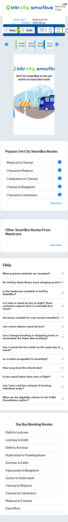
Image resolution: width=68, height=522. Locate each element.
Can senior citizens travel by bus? (24, 326)
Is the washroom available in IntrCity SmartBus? (25, 293)
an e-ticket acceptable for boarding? (25, 358)
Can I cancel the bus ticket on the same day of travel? (31, 348)
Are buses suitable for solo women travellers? (31, 317)
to (16, 432)
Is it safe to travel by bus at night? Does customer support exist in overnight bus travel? (28, 306)
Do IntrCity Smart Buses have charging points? (32, 282)
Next (56, 44)
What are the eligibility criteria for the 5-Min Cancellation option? (29, 399)
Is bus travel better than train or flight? (27, 376)
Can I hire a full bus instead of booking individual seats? (27, 387)
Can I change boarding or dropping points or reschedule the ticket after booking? (30, 337)
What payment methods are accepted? (26, 273)
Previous (6, 44)
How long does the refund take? (23, 367)
